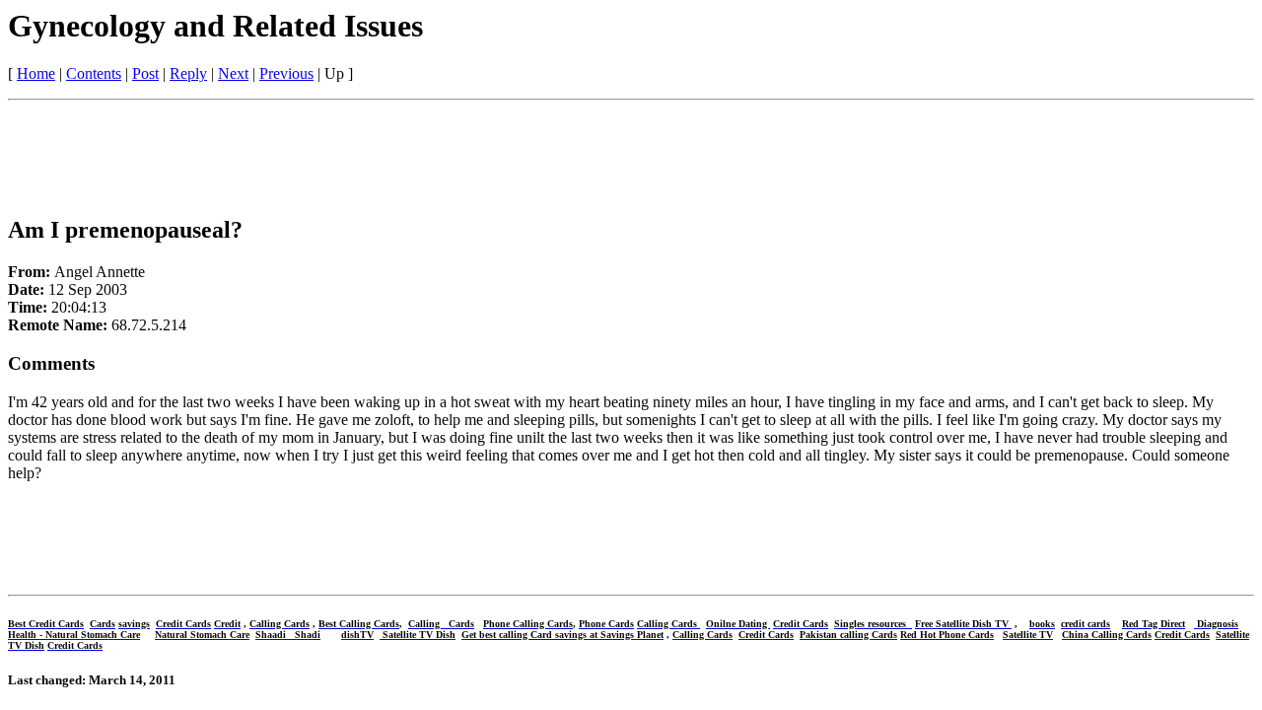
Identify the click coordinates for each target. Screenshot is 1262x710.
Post (145, 73)
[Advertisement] (367, 152)
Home (36, 73)
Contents (93, 73)
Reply (188, 73)
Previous (286, 73)
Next (233, 73)
